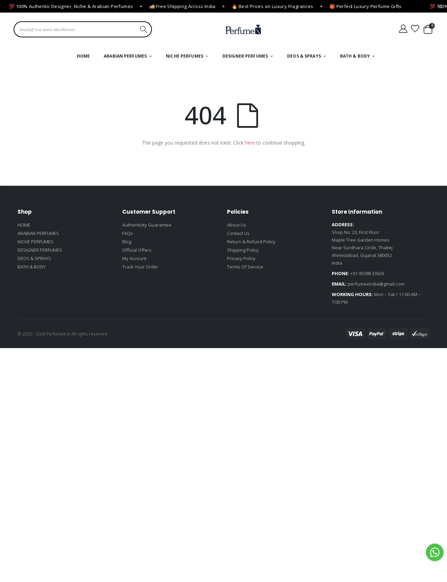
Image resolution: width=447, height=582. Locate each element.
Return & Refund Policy (251, 241)
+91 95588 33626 (367, 273)
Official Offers (137, 250)
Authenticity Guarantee (146, 225)
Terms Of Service (245, 267)
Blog (126, 241)
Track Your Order (140, 267)
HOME (23, 225)
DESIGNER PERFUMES (39, 250)
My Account (134, 258)
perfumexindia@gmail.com (376, 284)
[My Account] (403, 29)
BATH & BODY (31, 267)
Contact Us (238, 233)
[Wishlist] (415, 29)
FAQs (127, 233)
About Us (236, 225)
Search (143, 29)
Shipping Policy (243, 250)
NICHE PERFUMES (35, 241)
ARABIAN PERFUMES (38, 233)
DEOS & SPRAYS (34, 258)
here (250, 142)
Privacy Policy (241, 258)
